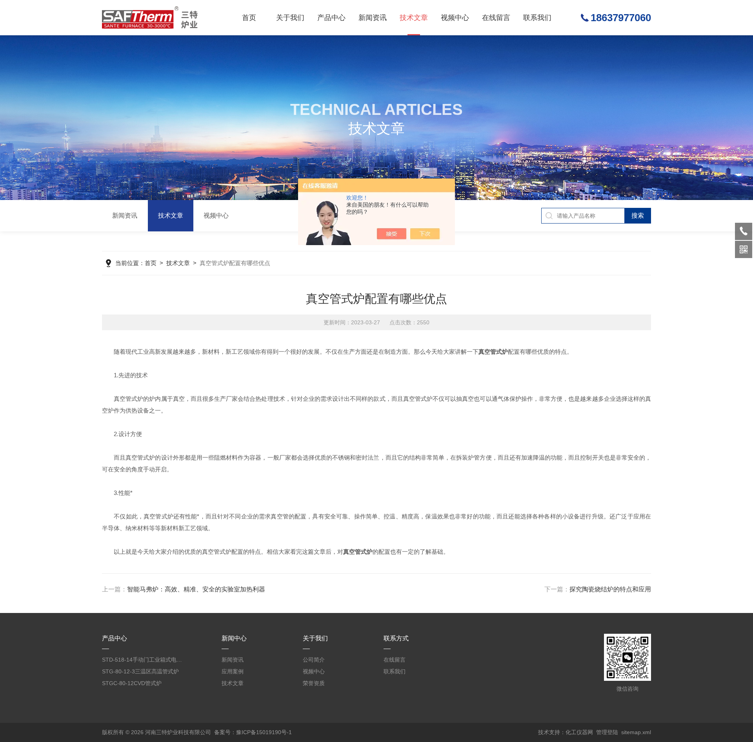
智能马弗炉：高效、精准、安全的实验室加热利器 (196, 589)
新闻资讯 (372, 18)
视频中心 (455, 18)
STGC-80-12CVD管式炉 (132, 683)
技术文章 (414, 18)
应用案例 (233, 671)
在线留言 (496, 18)
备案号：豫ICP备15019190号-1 (253, 732)
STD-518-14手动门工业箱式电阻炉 (144, 660)
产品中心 (331, 18)
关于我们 (290, 18)
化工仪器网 (579, 732)
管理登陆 (607, 732)
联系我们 (537, 18)
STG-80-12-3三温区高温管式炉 (140, 671)
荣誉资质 (314, 683)
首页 (249, 18)
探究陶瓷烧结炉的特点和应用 (610, 589)
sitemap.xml (636, 732)
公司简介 (314, 660)
